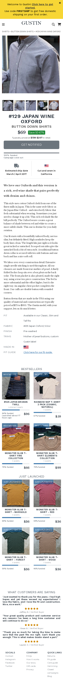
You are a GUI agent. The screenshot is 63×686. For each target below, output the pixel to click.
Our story (31, 662)
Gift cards (31, 666)
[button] (8, 105)
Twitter (8, 666)
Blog (49, 676)
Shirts (5, 31)
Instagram (10, 659)
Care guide (52, 662)
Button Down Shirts (22, 31)
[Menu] (3, 24)
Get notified (31, 144)
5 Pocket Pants (16, 407)
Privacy (30, 669)
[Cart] (59, 24)
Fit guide (51, 659)
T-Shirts (47, 410)
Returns (51, 656)
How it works (32, 659)
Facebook (10, 662)
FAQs (29, 656)
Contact (9, 656)
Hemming (52, 666)
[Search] (53, 24)
